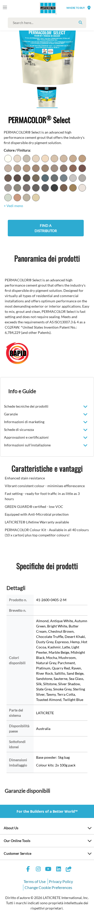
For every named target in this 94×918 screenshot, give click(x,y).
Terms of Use (35, 881)
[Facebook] (28, 869)
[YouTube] (48, 869)
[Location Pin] (88, 7)
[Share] (68, 869)
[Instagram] (38, 869)
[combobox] (48, 23)
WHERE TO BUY (75, 7)
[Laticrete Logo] (40, 8)
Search (80, 22)
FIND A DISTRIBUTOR (46, 228)
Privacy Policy (61, 881)
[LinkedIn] (58, 869)
